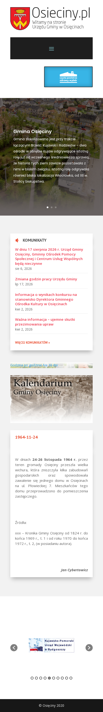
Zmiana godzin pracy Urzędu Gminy (46, 279)
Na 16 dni (50, 365)
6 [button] (53, 678)
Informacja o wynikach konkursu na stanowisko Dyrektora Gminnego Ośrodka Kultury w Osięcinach (46, 299)
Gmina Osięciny (32, 131)
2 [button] (36, 678)
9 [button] (66, 678)
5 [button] (49, 678)
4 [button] (45, 678)
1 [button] (32, 678)
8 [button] (62, 678)
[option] (51, 645)
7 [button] (58, 678)
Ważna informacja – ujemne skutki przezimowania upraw (45, 321)
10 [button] (70, 678)
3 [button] (40, 678)
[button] (13, 647)
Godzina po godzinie (26, 365)
